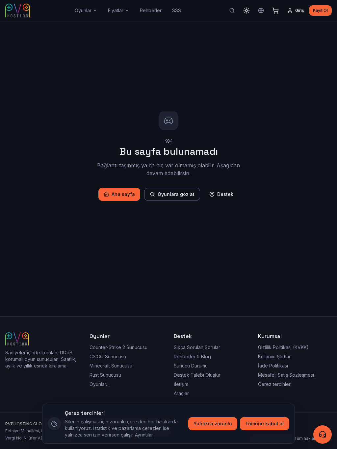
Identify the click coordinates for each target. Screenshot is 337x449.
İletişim (181, 384)
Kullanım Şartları (275, 356)
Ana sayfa (123, 194)
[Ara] (232, 10)
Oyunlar (83, 10)
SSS (176, 10)
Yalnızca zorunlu (213, 423)
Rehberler (151, 10)
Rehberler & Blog (192, 356)
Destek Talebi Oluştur (197, 375)
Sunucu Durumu (191, 365)
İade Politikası (273, 365)
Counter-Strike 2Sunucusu (118, 347)
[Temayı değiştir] (246, 10)
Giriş (299, 10)
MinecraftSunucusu (111, 365)
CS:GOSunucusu (108, 356)
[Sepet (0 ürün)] (275, 10)
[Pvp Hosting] (17, 10)
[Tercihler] (261, 10)
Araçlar (181, 393)
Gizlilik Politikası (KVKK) (283, 347)
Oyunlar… (100, 384)
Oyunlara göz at (176, 194)
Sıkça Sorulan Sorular (197, 347)
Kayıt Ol (320, 10)
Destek (225, 194)
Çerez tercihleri (275, 384)
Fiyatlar (115, 10)
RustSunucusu (105, 375)
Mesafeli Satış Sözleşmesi (286, 375)
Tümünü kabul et (264, 423)
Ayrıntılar (144, 434)
